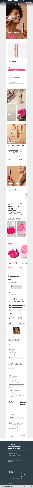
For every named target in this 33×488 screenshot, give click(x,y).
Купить (30, 486)
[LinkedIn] (21, 476)
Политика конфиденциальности (13, 460)
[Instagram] (21, 472)
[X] (21, 474)
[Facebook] (24, 472)
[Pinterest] (24, 476)
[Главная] (16, 5)
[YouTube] (24, 474)
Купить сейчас (11, 37)
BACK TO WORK (28, 2)
